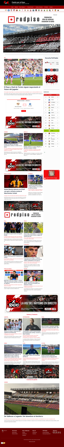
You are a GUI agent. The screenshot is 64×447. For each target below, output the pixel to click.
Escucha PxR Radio (46, 432)
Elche (52, 120)
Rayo (52, 130)
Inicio (12, 7)
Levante (52, 146)
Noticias (16, 7)
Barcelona (53, 133)
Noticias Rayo (14, 432)
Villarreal (53, 115)
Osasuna (52, 135)
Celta (52, 122)
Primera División (30, 7)
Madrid (52, 107)
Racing (52, 128)
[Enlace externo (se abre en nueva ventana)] (32, 19)
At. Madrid (53, 102)
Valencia (52, 125)
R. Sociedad (53, 138)
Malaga (52, 143)
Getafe (52, 112)
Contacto (51, 7)
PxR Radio (46, 7)
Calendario (24, 435)
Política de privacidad (32, 441)
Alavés (52, 99)
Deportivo (53, 117)
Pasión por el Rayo (18, 2)
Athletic (52, 141)
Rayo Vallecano (22, 7)
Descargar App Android (46, 433)
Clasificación (24, 433)
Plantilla (23, 432)
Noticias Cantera (15, 433)
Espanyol (52, 104)
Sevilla (52, 97)
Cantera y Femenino (39, 7)
